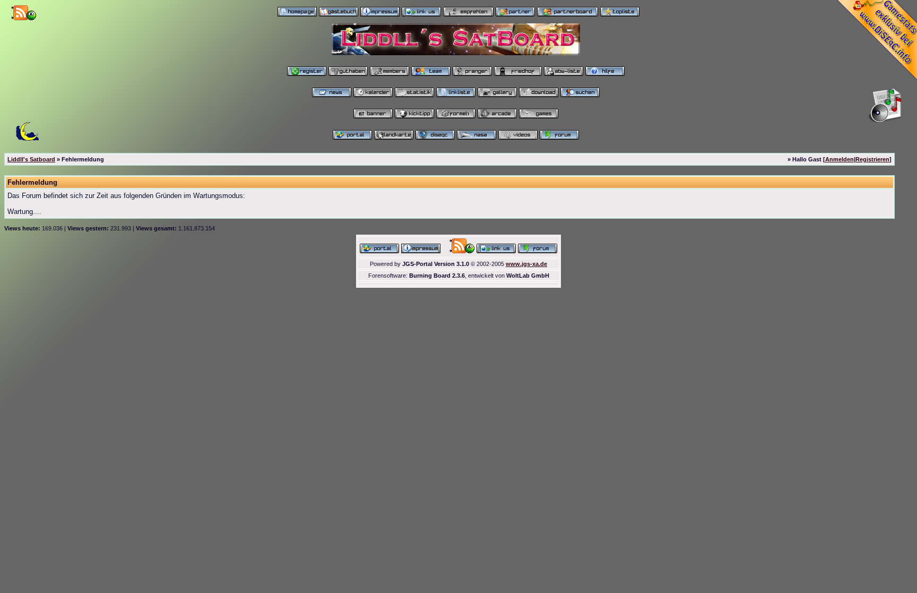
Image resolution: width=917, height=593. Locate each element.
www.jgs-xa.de (526, 264)
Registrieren (872, 159)
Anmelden (839, 159)
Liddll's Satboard (31, 159)
